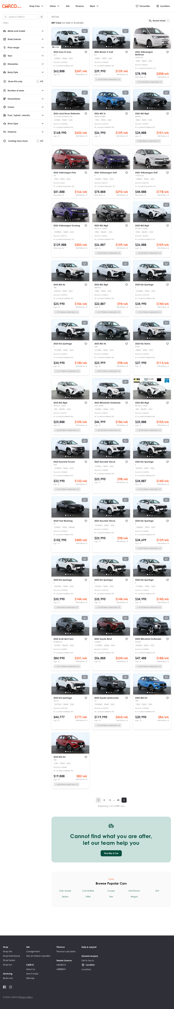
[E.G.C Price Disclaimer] (59, 74)
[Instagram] (10, 987)
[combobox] (20, 16)
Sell (67, 6)
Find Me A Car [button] (111, 853)
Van (111, 896)
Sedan (65, 896)
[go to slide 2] (68, 46)
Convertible (88, 890)
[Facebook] (4, 987)
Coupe (111, 890)
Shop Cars (34, 6)
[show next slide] (85, 40)
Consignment (33, 951)
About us (30, 969)
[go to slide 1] (65, 46)
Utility (88, 896)
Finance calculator (66, 951)
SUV (157, 890)
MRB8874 (61, 969)
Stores (53, 6)
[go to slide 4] (72, 46)
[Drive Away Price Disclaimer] (145, 77)
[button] (41, 16)
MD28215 (61, 965)
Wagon (134, 896)
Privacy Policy (26, 997)
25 (118, 800)
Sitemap (30, 978)
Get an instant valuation (38, 956)
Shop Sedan (9, 960)
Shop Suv (7, 964)
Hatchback (134, 890)
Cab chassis (65, 890)
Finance (80, 6)
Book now (8, 978)
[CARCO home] (11, 6)
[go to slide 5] (75, 46)
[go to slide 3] (70, 46)
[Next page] (124, 800)
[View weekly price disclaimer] (86, 74)
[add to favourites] (85, 52)
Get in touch (88, 960)
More (92, 6)
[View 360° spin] (85, 31)
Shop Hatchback (11, 956)
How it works (32, 973)
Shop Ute (7, 951)
